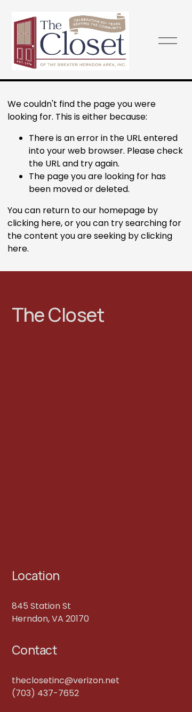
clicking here (34, 223)
